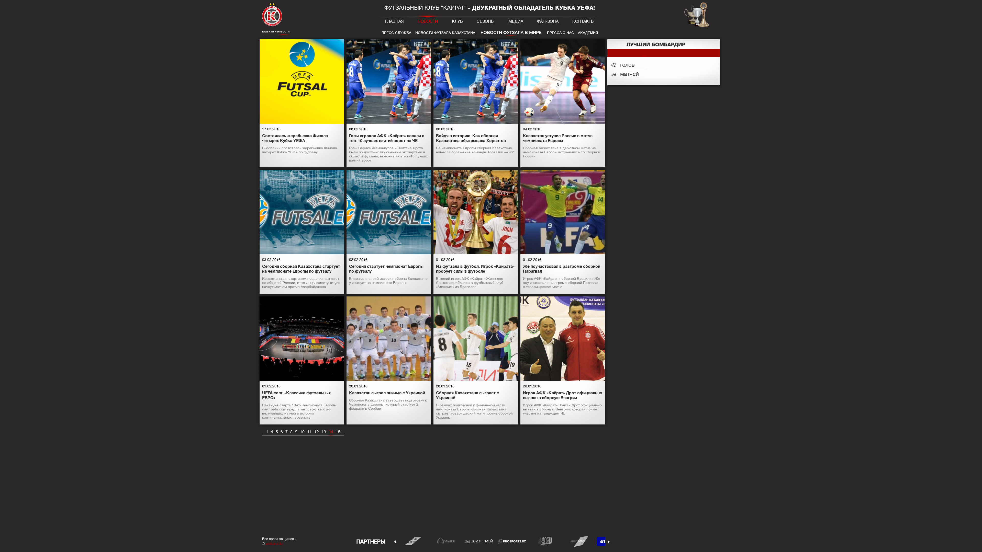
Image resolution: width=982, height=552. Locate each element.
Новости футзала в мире (511, 32)
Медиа (515, 21)
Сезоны (486, 21)
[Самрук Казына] (446, 541)
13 (323, 432)
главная (268, 31)
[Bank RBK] (413, 541)
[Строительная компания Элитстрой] (479, 541)
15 (338, 432)
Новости (428, 21)
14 (331, 432)
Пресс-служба (396, 33)
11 (309, 432)
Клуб (457, 21)
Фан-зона (548, 21)
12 (316, 432)
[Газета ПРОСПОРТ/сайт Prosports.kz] (512, 541)
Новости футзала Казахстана (445, 33)
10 (302, 432)
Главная (394, 21)
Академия (588, 33)
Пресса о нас (560, 33)
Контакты (583, 21)
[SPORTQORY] (578, 541)
